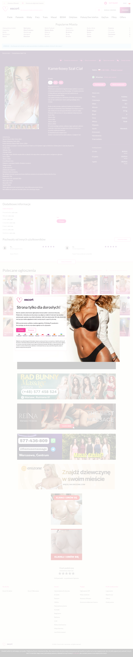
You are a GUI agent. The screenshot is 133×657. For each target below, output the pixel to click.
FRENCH (25, 335)
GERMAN (31, 335)
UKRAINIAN (61, 335)
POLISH (42, 335)
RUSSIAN (48, 335)
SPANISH (54, 335)
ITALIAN (37, 335)
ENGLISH (19, 335)
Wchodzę (20, 330)
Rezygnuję (31, 330)
